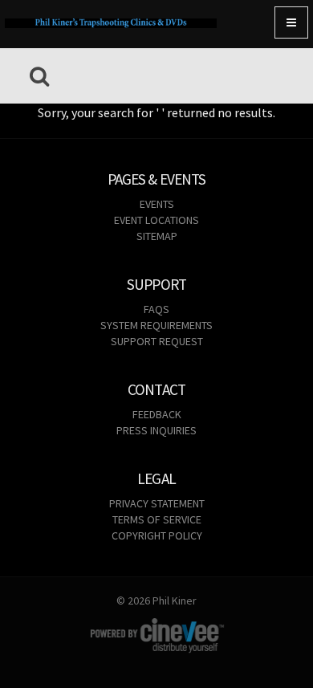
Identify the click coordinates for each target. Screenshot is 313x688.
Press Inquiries (156, 430)
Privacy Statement (157, 503)
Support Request (157, 341)
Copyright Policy (157, 535)
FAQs (156, 309)
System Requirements (156, 325)
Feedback (156, 414)
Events (157, 204)
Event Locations (156, 220)
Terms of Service (156, 519)
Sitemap (156, 236)
